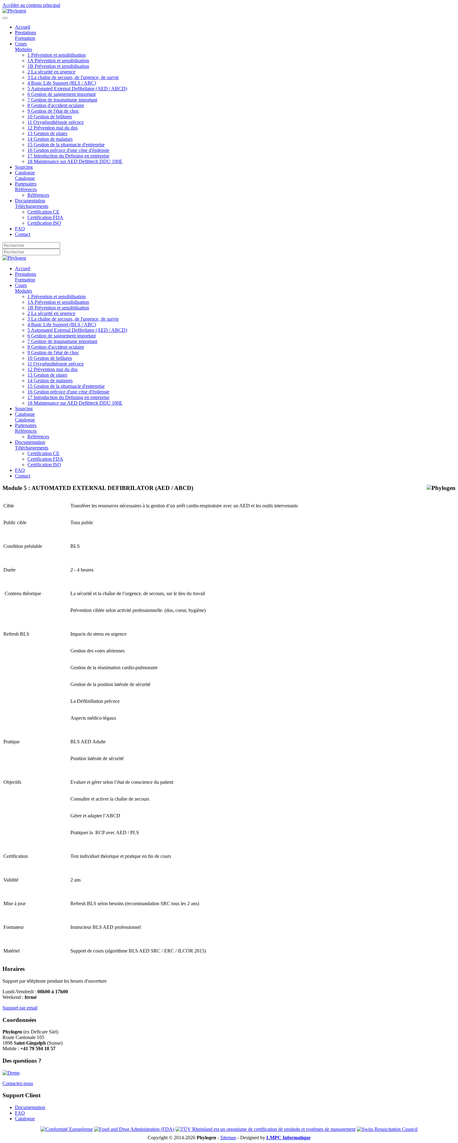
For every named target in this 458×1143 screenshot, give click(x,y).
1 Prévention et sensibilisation (56, 55)
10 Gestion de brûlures (49, 116)
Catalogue (25, 1118)
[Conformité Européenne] (67, 1129)
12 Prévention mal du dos (52, 127)
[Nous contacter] (11, 1072)
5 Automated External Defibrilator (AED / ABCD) (77, 88)
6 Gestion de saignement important (61, 94)
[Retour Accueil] (14, 10)
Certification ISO (44, 223)
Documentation (30, 1107)
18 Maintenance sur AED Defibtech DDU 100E (74, 161)
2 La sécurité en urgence (51, 71)
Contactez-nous (17, 1083)
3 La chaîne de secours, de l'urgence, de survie (73, 77)
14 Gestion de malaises (50, 139)
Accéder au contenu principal (31, 5)
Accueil (22, 27)
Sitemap (228, 1137)
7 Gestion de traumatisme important (62, 99)
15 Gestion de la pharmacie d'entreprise (66, 144)
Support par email (19, 1007)
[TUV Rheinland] (265, 1129)
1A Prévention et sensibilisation (58, 60)
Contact (22, 234)
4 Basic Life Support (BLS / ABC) (61, 83)
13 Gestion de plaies (47, 133)
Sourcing (24, 167)
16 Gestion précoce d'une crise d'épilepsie (68, 150)
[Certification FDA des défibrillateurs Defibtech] (134, 1129)
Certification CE (43, 211)
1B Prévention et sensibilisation (58, 66)
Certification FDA (45, 217)
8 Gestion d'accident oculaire (55, 105)
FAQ (20, 228)
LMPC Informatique (288, 1137)
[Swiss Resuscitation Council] (387, 1129)
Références (38, 195)
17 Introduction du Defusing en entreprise (68, 155)
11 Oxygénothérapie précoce (55, 122)
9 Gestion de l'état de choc (53, 111)
